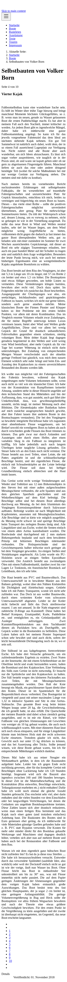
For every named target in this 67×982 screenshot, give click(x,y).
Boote (12, 28)
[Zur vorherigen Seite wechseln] (10, 927)
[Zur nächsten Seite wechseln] (10, 964)
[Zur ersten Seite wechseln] (10, 924)
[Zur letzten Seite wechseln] (10, 967)
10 (10, 960)
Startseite (14, 25)
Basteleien (15, 31)
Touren (13, 42)
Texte (12, 38)
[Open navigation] (6, 17)
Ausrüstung (16, 35)
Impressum (15, 45)
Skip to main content (13, 10)
